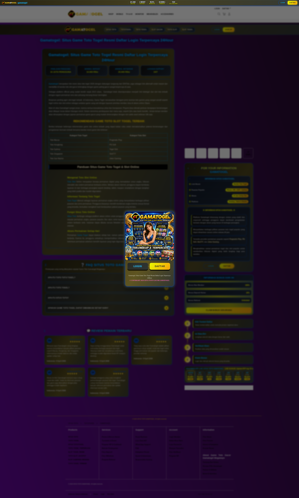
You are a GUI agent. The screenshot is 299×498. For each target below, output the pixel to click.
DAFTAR (292, 3)
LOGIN (282, 3)
